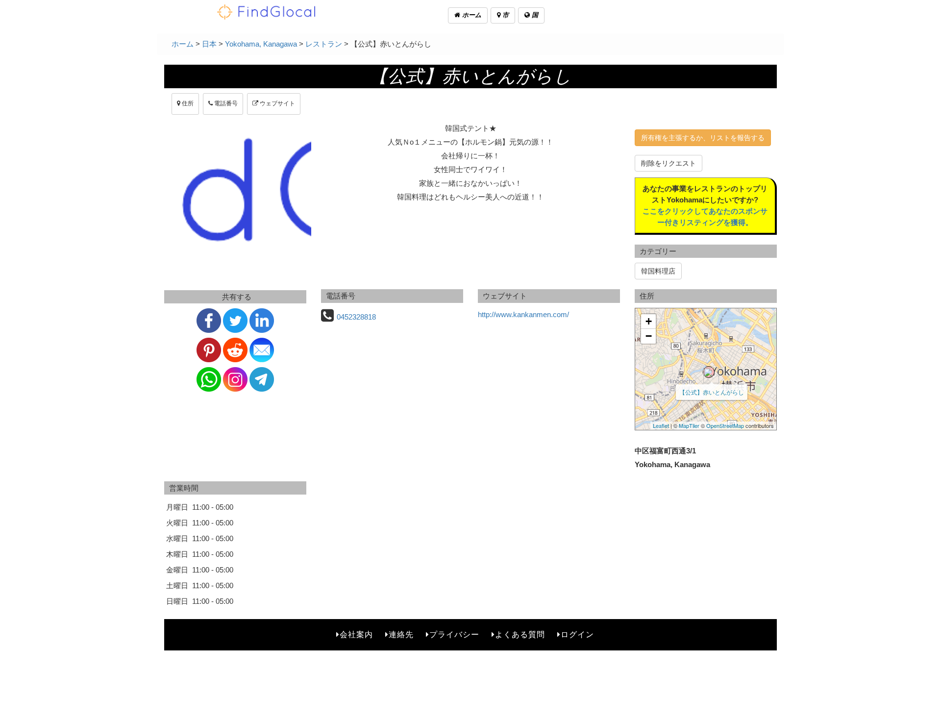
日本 (209, 44)
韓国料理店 (658, 271)
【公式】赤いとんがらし (711, 392)
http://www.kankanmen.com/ (523, 314)
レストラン (323, 44)
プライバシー (454, 634)
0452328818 (356, 317)
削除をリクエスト (668, 163)
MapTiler (689, 425)
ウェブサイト (276, 103)
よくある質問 (520, 634)
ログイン (577, 634)
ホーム (470, 15)
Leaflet (661, 425)
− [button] (648, 336)
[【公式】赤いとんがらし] (709, 372)
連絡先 (401, 634)
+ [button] (648, 321)
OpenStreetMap (725, 425)
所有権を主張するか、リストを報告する (703, 138)
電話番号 (225, 103)
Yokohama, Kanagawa (261, 44)
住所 (187, 103)
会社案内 (356, 634)
